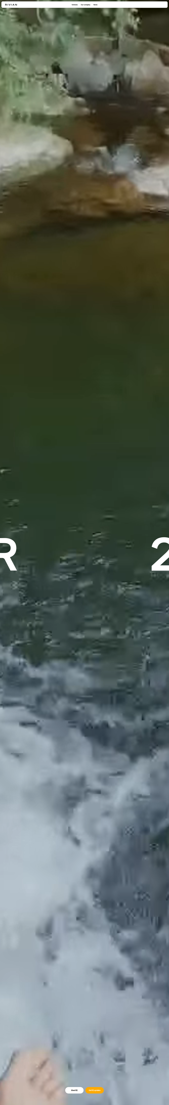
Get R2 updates (94, 1090)
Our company (85, 5)
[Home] (11, 4)
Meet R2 (74, 1090)
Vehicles (75, 5)
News (95, 5)
